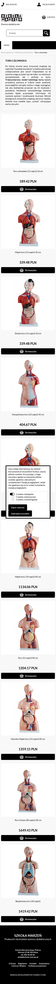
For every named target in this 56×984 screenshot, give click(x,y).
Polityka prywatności (37, 966)
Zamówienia (44, 963)
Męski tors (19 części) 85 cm (28, 576)
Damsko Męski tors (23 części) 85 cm (28, 739)
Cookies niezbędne (25, 494)
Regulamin (22, 963)
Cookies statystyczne (26, 497)
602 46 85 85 (11, 4)
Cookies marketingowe (26, 499)
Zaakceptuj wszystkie (20, 513)
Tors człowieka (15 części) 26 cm (28, 171)
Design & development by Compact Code (28, 975)
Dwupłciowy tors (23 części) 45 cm (28, 414)
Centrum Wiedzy (19, 966)
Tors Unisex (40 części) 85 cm (28, 820)
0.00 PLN (51, 17)
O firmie (12, 963)
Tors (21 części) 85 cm (28, 658)
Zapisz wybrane (17, 507)
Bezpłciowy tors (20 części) (28, 901)
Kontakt (32, 963)
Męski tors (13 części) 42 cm (28, 252)
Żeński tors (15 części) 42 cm (28, 333)
